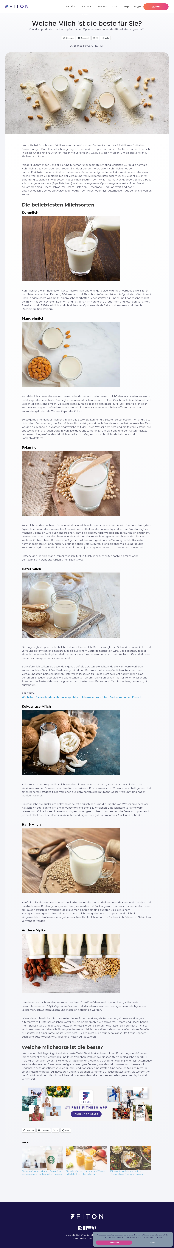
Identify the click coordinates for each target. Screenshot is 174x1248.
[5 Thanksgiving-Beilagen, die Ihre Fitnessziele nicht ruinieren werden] (130, 1158)
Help (126, 6)
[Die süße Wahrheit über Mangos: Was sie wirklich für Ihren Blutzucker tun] (86, 1158)
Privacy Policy (79, 1238)
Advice (101, 6)
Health (70, 6)
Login (137, 6)
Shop (115, 6)
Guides (85, 6)
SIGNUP (156, 6)
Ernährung (87, 14)
